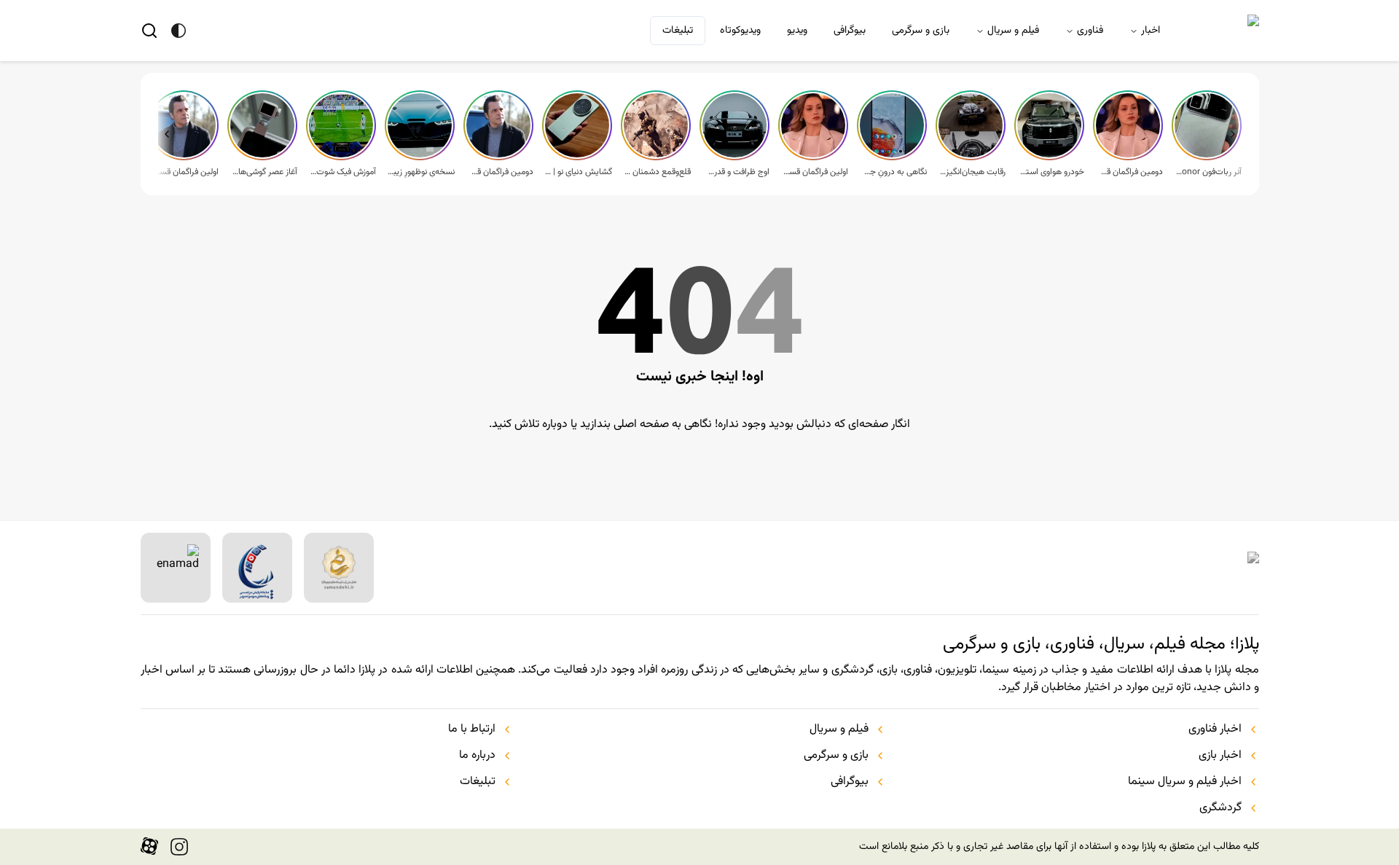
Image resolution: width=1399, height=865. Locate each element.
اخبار (1150, 30)
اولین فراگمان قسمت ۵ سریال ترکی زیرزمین (814, 172)
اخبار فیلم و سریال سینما (1185, 782)
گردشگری (1220, 808)
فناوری (1090, 30)
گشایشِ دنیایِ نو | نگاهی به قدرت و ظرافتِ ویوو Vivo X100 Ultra (578, 172)
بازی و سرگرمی (920, 31)
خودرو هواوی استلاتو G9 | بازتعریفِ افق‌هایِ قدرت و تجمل (1050, 172)
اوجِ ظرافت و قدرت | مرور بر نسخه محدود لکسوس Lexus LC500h (735, 172)
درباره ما (477, 755)
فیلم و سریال (1013, 30)
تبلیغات (677, 31)
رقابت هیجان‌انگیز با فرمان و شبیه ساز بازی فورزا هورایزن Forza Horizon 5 (972, 172)
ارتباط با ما (471, 729)
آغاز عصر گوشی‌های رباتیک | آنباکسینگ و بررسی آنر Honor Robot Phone (263, 172)
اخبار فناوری (1215, 729)
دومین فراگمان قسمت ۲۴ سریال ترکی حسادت (499, 172)
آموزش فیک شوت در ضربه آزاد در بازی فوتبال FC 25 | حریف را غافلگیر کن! (342, 172)
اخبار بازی (1220, 755)
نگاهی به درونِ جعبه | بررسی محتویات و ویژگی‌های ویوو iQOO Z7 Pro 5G (893, 172)
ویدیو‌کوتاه (740, 31)
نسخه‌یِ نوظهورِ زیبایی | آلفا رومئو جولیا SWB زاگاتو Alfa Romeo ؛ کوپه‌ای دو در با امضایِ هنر (421, 172)
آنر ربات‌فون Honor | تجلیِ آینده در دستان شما (1208, 172)
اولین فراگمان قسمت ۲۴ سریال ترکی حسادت (185, 172)
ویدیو (797, 31)
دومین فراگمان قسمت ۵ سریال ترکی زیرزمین (1129, 172)
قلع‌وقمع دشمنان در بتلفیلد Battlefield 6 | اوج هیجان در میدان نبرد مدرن (657, 172)
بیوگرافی (850, 31)
